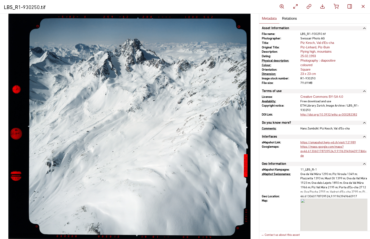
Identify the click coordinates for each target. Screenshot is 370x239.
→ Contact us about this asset (280, 235)
